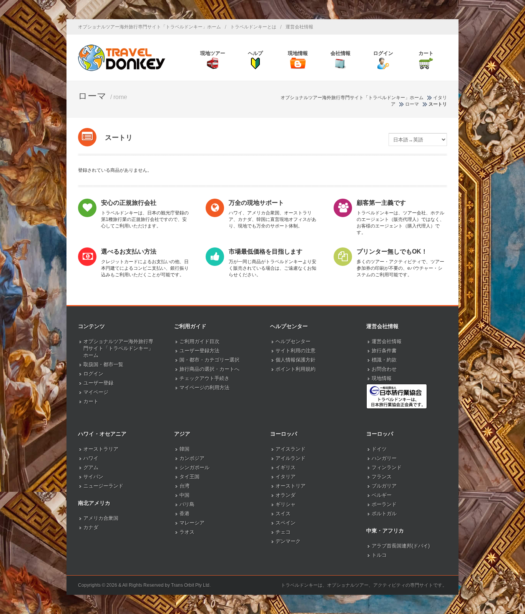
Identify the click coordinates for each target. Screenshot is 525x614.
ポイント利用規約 (296, 369)
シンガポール (194, 467)
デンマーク (288, 541)
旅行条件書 (384, 350)
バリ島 (186, 504)
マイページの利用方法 (204, 387)
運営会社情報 (299, 27)
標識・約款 (384, 360)
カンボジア (191, 458)
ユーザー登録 (98, 383)
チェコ (283, 532)
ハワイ (90, 458)
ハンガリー (384, 458)
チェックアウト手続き (204, 378)
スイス (283, 513)
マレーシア (191, 523)
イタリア (286, 477)
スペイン (286, 523)
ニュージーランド (103, 486)
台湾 (184, 486)
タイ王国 (189, 477)
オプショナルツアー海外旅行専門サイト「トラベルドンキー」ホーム (149, 27)
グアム (90, 467)
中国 (184, 495)
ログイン (93, 374)
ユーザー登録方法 (199, 350)
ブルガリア (384, 486)
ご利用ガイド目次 (199, 341)
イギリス (286, 467)
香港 (184, 513)
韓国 (184, 449)
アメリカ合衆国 (100, 518)
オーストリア (291, 486)
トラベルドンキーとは (253, 27)
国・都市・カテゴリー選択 (209, 360)
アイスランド (291, 449)
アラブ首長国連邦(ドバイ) (401, 546)
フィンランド (387, 467)
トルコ (379, 555)
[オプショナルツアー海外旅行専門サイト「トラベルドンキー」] (121, 58)
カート (90, 401)
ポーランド (384, 504)
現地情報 (382, 378)
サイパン (93, 477)
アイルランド (291, 458)
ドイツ (379, 449)
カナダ (90, 527)
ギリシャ (286, 504)
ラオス (186, 532)
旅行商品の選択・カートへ (209, 369)
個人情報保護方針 (296, 360)
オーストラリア (100, 449)
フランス (382, 477)
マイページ (95, 392)
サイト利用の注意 (296, 350)
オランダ (286, 495)
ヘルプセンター (293, 341)
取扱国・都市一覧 (103, 364)
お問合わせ (384, 369)
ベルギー (382, 495)
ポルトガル (384, 513)
